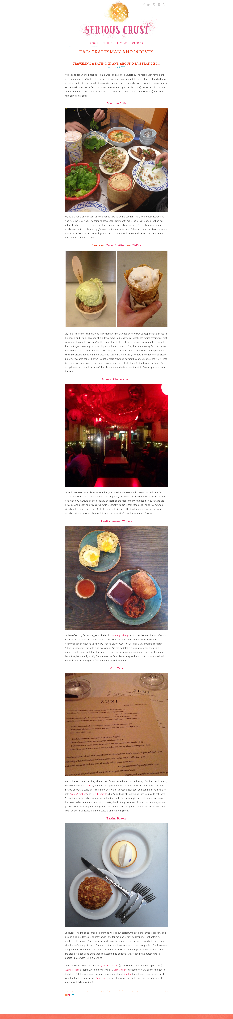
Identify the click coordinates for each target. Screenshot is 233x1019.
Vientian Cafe (116, 103)
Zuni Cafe (116, 668)
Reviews (122, 43)
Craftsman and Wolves (116, 521)
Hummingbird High (119, 635)
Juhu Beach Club (109, 965)
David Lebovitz (99, 794)
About (94, 43)
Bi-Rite (136, 245)
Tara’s (110, 245)
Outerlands (101, 978)
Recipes (107, 43)
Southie (127, 974)
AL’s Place (88, 785)
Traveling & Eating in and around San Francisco (116, 64)
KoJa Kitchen (119, 969)
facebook (143, 4)
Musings (137, 43)
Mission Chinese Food (116, 379)
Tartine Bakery (116, 818)
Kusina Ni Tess (72, 969)
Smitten (120, 245)
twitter (148, 4)
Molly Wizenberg (78, 794)
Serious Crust (117, 20)
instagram (159, 4)
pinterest (154, 4)
